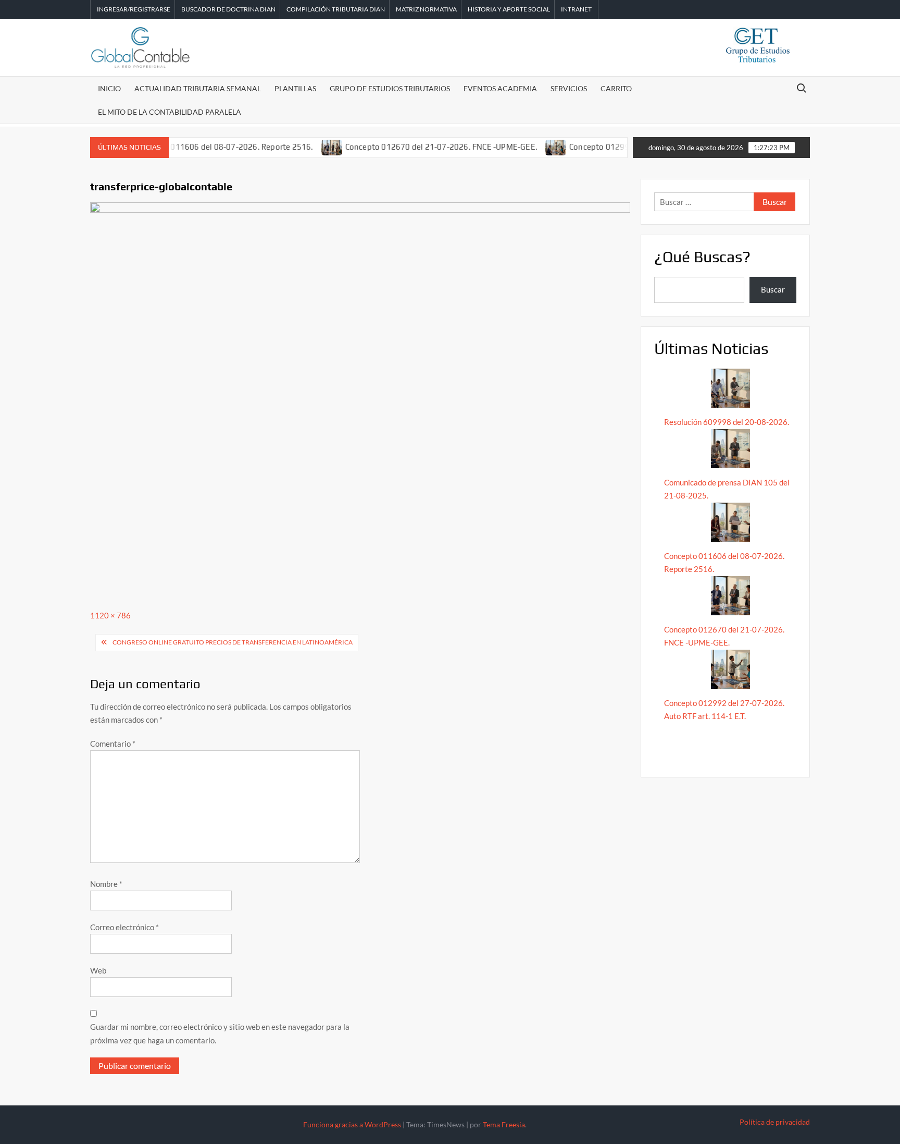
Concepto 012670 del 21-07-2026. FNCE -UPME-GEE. (419, 146)
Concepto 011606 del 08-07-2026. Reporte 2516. (202, 146)
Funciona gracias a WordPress (352, 1124)
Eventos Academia (500, 88)
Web (98, 970)
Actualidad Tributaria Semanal (197, 88)
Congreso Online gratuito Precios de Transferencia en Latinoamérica (233, 642)
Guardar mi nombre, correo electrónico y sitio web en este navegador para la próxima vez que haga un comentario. (219, 1033)
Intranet (576, 9)
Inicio (109, 88)
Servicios (569, 88)
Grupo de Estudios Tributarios (390, 88)
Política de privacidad (775, 1121)
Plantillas (295, 88)
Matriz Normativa (426, 9)
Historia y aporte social (509, 9)
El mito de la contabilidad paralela (169, 111)
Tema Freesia (504, 1124)
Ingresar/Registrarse (133, 9)
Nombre (106, 884)
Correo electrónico (124, 927)
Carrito (616, 88)
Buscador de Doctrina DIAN (228, 9)
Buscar (773, 289)
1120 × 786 (110, 615)
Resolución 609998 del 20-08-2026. (727, 422)
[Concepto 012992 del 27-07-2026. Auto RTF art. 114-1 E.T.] (535, 146)
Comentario (112, 743)
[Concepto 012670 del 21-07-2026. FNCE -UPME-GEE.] (310, 146)
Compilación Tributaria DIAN (335, 9)
